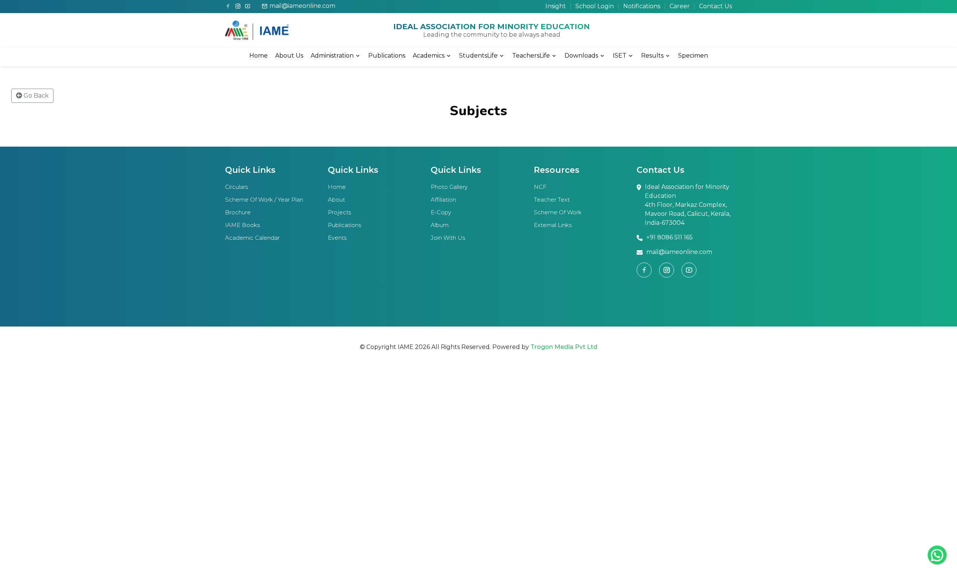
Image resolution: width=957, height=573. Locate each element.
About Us (289, 55)
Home (258, 55)
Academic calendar (252, 237)
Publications (386, 55)
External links (553, 225)
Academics (428, 55)
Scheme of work (558, 212)
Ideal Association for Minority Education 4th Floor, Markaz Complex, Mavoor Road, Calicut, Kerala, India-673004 (687, 204)
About (336, 199)
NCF (540, 186)
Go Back (35, 95)
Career (680, 6)
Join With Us (448, 237)
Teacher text (552, 199)
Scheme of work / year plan (264, 199)
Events (337, 237)
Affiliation (443, 199)
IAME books (242, 225)
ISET (620, 55)
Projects (339, 212)
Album (440, 225)
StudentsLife (478, 55)
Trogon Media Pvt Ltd (563, 346)
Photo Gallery (449, 186)
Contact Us (715, 6)
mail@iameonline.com (302, 5)
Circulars (236, 186)
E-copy (441, 212)
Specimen (693, 55)
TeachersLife (531, 55)
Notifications (641, 6)
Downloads (581, 55)
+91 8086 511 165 (669, 237)
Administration (332, 55)
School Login (594, 6)
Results (652, 55)
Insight (555, 6)
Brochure (238, 212)
